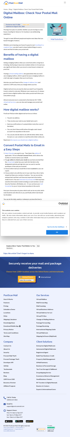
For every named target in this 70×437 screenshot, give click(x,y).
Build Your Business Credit (45, 356)
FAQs (5, 316)
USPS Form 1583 (9, 379)
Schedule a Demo (9, 309)
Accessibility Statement (9, 431)
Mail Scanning (41, 306)
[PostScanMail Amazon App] (29, 421)
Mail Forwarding (41, 302)
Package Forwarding (43, 323)
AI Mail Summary (42, 362)
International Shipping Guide (46, 329)
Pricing (6, 306)
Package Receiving (42, 326)
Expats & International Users (46, 389)
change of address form (30, 82)
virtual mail (10, 162)
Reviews (6, 372)
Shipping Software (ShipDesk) (46, 336)
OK (57, 232)
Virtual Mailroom (42, 333)
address (37, 153)
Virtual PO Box (41, 316)
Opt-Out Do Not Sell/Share (55, 227)
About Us (7, 349)
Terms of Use (18, 429)
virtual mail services (10, 102)
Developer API (8, 362)
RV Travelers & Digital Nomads (46, 382)
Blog (5, 376)
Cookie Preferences (8, 429)
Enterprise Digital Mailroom (45, 346)
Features (7, 302)
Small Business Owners (44, 379)
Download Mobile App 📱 (12, 326)
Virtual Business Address (44, 309)
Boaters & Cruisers (42, 386)
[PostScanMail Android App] (19, 421)
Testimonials (8, 369)
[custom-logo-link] (13, 3)
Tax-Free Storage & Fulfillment (46, 369)
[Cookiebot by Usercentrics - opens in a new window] (60, 203)
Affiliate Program (9, 386)
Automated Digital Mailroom (46, 349)
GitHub (6, 366)
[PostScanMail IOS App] (9, 421)
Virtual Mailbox (41, 299)
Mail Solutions (57, 39)
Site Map (7, 336)
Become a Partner (10, 382)
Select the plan (9, 153)
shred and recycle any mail (27, 179)
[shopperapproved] (41, 430)
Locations (7, 312)
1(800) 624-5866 (12, 400)
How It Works (8, 299)
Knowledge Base (9, 323)
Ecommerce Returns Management (47, 376)
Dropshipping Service (43, 372)
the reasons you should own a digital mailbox (24, 140)
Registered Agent (42, 352)
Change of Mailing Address (45, 319)
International (45, 277)
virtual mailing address (16, 73)
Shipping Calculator (10, 319)
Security (6, 352)
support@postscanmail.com (15, 406)
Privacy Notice (8, 329)
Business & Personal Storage (46, 366)
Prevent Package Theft (11, 359)
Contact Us (7, 346)
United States (27, 277)
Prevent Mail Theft (10, 356)
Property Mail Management (45, 359)
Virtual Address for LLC (44, 312)
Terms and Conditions (11, 333)
